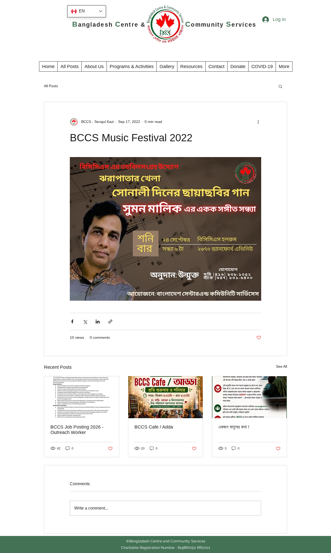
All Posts (51, 86)
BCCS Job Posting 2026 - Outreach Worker (76, 429)
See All (281, 366)
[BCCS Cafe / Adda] (165, 397)
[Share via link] (110, 321)
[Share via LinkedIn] (97, 321)
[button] (94, 66)
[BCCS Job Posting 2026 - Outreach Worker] (81, 397)
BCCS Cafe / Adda (153, 427)
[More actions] (258, 122)
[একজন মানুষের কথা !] (249, 397)
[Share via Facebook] (72, 321)
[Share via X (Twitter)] (84, 321)
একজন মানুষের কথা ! (233, 427)
